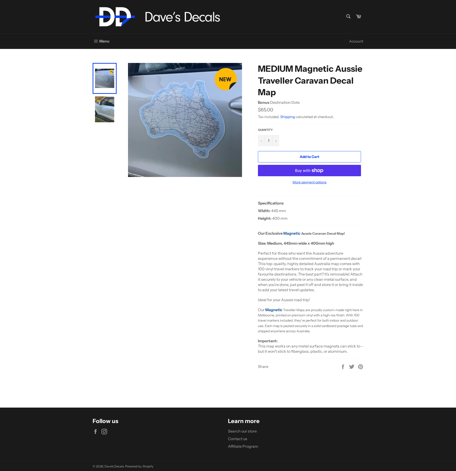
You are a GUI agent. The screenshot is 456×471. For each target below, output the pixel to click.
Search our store (242, 431)
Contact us (237, 438)
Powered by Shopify (139, 466)
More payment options (310, 182)
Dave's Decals (114, 466)
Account (356, 41)
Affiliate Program (243, 446)
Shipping (287, 116)
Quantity (265, 130)
